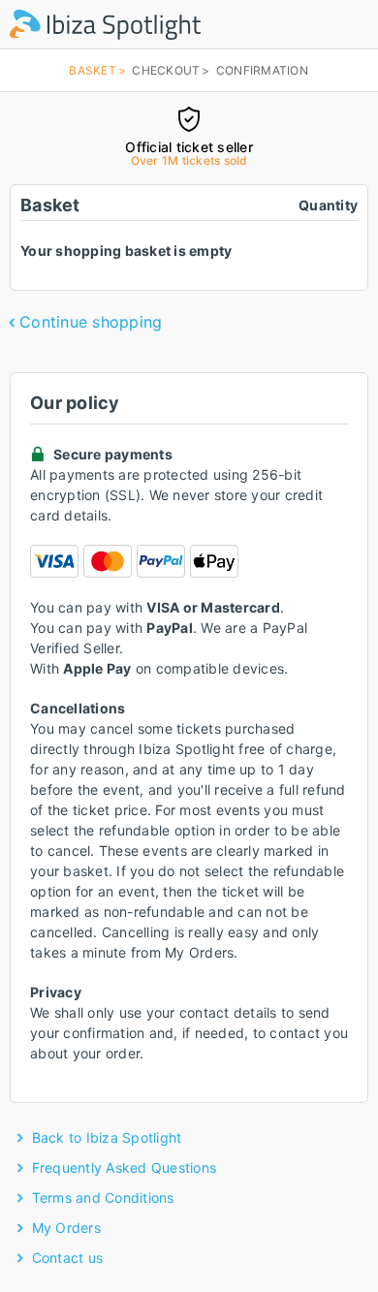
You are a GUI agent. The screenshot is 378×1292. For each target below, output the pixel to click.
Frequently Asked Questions (124, 1167)
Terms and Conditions (103, 1197)
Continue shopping (90, 321)
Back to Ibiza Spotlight (107, 1137)
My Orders (66, 1227)
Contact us (68, 1257)
